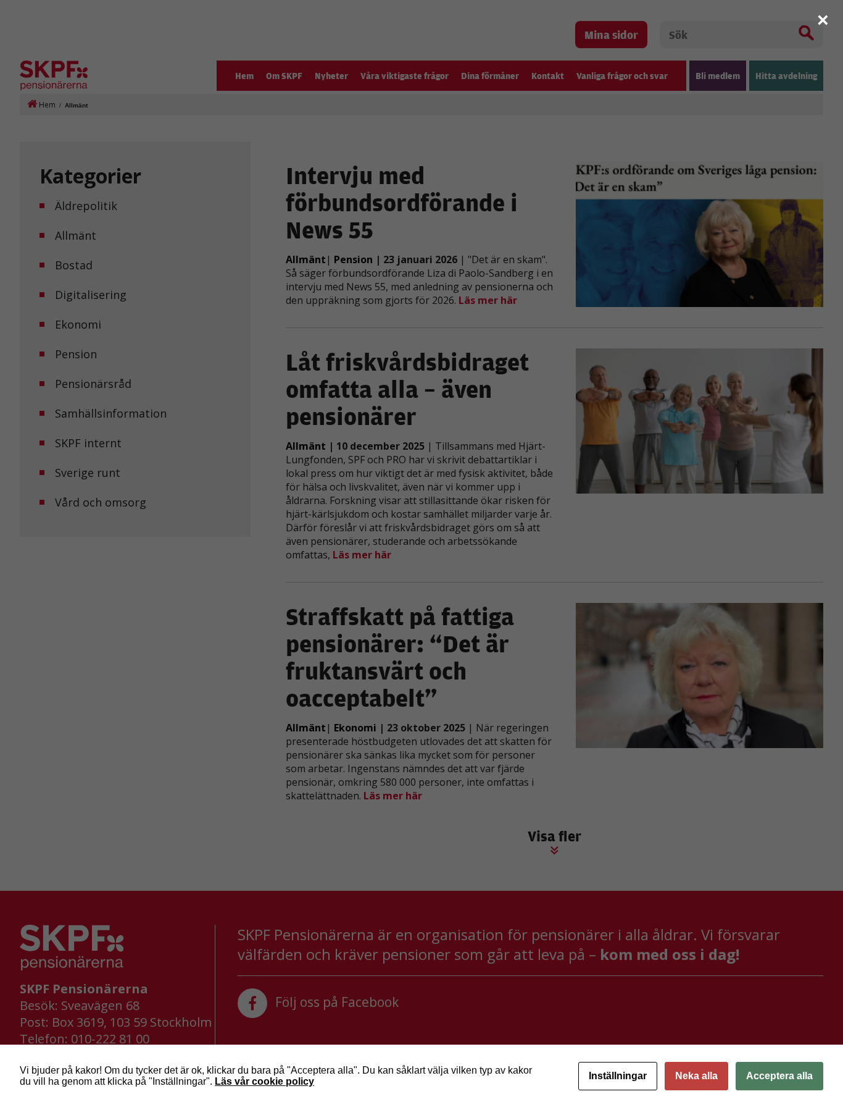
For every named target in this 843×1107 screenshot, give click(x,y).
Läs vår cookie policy (264, 1081)
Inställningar (618, 1076)
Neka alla (696, 1076)
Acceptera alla (779, 1076)
